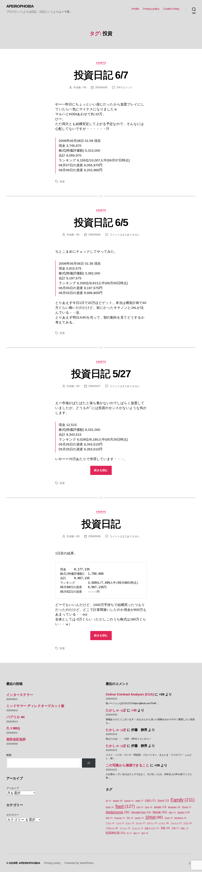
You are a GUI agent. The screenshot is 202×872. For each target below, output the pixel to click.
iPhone (186, 807)
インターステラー (19, 695)
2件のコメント (124, 87)
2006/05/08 (94, 536)
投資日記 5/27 (101, 373)
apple (139, 800)
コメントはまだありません (125, 234)
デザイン (152, 823)
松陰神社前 (115, 832)
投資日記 (101, 524)
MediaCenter (118, 812)
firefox (110, 807)
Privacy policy (151, 8)
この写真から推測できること (127, 765)
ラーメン (125, 828)
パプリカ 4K (15, 717)
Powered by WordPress (79, 863)
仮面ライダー (152, 828)
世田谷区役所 (16, 739)
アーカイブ (12, 788)
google (160, 807)
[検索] (88, 762)
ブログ (187, 823)
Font (140, 807)
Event (163, 800)
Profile (135, 8)
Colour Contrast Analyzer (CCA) (130, 694)
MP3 (172, 812)
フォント (176, 823)
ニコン (164, 823)
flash (125, 806)
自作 (144, 833)
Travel (168, 818)
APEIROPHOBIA (20, 6)
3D (108, 801)
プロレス (112, 828)
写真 (165, 828)
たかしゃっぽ (116, 710)
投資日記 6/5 (101, 222)
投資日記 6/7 (101, 75)
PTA (130, 818)
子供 (175, 828)
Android (129, 801)
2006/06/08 (101, 87)
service (139, 818)
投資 (62, 181)
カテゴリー (12, 815)
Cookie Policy (171, 8)
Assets (101, 62)
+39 (84, 87)
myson (183, 812)
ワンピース (137, 828)
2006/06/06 (94, 234)
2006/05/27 (94, 386)
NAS (109, 818)
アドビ (110, 823)
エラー (130, 823)
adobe (117, 800)
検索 (8, 755)
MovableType (141, 812)
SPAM (154, 817)
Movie (160, 812)
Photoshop (119, 818)
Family (183, 799)
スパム (140, 823)
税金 (136, 833)
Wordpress (180, 818)
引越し (184, 828)
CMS (150, 800)
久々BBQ (13, 728)
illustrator (174, 807)
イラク (120, 823)
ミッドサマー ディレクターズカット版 (35, 706)
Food (148, 807)
